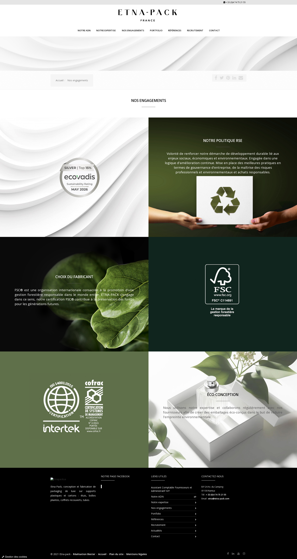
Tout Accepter (161, 276)
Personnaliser (148, 286)
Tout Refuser (135, 276)
